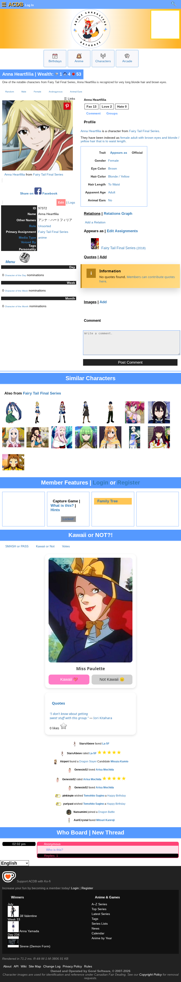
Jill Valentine (28, 916)
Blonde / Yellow (118, 176)
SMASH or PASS (16, 546)
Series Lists (100, 923)
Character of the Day (15, 275)
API (16, 966)
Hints (55, 510)
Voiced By (28, 242)
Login (100, 482)
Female (37, 91)
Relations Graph (118, 213)
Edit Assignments (122, 231)
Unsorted (44, 226)
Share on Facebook (38, 193)
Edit (61, 202)
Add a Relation (95, 222)
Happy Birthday (116, 795)
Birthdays (55, 61)
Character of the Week (16, 291)
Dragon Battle (106, 812)
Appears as (118, 152)
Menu (10, 262)
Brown (112, 168)
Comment (93, 113)
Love (107, 106)
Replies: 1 (51, 855)
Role (32, 226)
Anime (79, 61)
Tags (95, 918)
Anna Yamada (29, 931)
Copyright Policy (150, 974)
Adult (111, 192)
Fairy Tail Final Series (48, 174)
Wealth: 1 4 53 (59, 74)
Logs (71, 202)
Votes (66, 546)
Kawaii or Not (45, 546)
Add (103, 257)
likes (55, 728)
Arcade (127, 61)
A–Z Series (99, 904)
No (110, 200)
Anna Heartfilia (18, 74)
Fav (91, 106)
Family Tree (107, 501)
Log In (29, 5)
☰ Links (69, 98)
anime (42, 237)
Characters (103, 61)
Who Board (72, 832)
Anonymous (52, 844)
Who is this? (54, 849)
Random (9, 91)
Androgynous (55, 91)
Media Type (27, 237)
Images (90, 302)
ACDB (15, 4)
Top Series (99, 909)
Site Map (35, 966)
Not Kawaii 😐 (112, 679)
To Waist (114, 184)
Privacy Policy (72, 966)
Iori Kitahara (102, 718)
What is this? (62, 505)
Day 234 (13, 934)
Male (23, 91)
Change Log (51, 966)
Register (128, 482)
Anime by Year (102, 938)
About (7, 966)
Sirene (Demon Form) (34, 946)
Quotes (90, 257)
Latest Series (101, 914)
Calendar (98, 933)
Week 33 (14, 919)
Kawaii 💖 (69, 679)
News (95, 928)
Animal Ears (76, 91)
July (10, 904)
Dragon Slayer (88, 761)
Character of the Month (16, 306)
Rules (88, 966)
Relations (92, 213)
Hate (122, 106)
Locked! (68, 519)
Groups (112, 113)
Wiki (23, 966)
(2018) (141, 248)
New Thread (108, 832)
